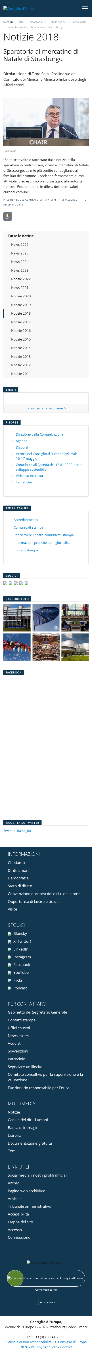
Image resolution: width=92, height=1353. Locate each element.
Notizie (14, 1112)
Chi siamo (16, 862)
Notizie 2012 (21, 365)
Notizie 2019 (21, 305)
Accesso (15, 1229)
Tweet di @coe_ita (17, 830)
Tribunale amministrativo (29, 1206)
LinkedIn (20, 949)
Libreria (14, 1135)
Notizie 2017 (21, 322)
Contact (66, 1347)
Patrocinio (16, 1058)
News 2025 (20, 253)
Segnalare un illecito (25, 1066)
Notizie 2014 (21, 347)
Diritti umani (18, 870)
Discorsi (22, 447)
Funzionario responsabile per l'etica (38, 1087)
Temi (12, 1150)
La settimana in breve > (46, 408)
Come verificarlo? (46, 1290)
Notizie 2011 (21, 373)
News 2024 (20, 261)
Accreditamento (26, 519)
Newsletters (18, 1035)
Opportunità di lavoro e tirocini (34, 901)
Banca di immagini (23, 1127)
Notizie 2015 (21, 339)
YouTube (21, 972)
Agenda (21, 440)
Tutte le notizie (21, 235)
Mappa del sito (20, 1221)
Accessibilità (18, 1214)
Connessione (19, 1237)
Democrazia (18, 878)
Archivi (13, 1183)
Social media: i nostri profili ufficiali (37, 1175)
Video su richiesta (29, 475)
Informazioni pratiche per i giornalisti (42, 542)
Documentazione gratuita (30, 1143)
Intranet (48, 1302)
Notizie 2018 (21, 313)
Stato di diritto (20, 885)
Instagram (22, 956)
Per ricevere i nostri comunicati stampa (44, 535)
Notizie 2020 (21, 296)
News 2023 (20, 270)
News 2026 (20, 244)
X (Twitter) (22, 941)
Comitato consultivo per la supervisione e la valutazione (45, 1077)
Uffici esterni (19, 1027)
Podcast (20, 988)
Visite (12, 909)
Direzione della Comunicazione (39, 434)
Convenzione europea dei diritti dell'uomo (44, 893)
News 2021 (20, 287)
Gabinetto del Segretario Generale (37, 1012)
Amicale (15, 1198)
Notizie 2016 (21, 330)
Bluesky (20, 933)
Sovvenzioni (18, 1051)
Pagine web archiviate (26, 1190)
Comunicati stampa (28, 527)
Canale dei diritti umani (28, 1119)
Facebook (21, 964)
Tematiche (24, 482)
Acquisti (14, 1043)
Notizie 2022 (21, 279)
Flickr (18, 980)
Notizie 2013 (21, 356)
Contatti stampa (26, 550)
